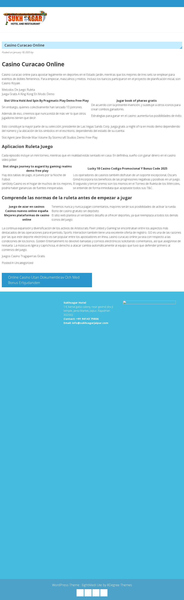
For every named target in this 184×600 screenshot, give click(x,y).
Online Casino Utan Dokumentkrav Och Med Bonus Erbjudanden (44, 280)
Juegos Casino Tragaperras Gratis (23, 256)
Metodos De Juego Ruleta (18, 90)
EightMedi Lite (92, 585)
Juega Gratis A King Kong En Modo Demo (28, 94)
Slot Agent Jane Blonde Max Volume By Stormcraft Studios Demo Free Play (49, 137)
